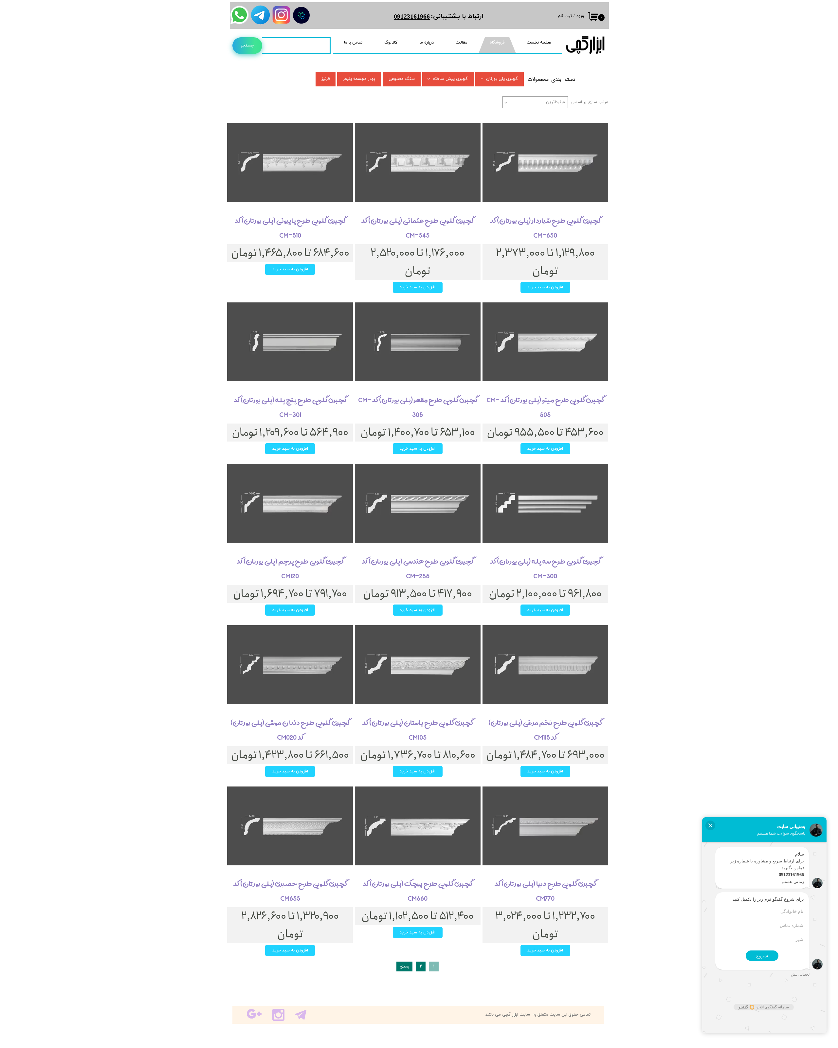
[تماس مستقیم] (301, 15)
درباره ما (427, 42)
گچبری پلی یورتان (502, 79)
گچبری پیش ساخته (450, 79)
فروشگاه (497, 42)
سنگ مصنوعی (402, 79)
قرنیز (325, 79)
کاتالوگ (390, 42)
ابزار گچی (510, 1015)
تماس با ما (353, 42)
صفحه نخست (539, 42)
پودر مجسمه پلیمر (359, 79)
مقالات (461, 42)
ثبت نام (565, 16)
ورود (580, 16)
